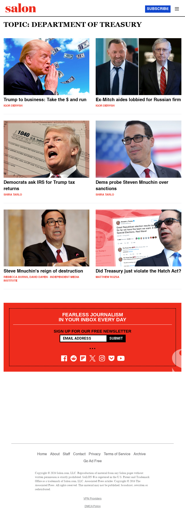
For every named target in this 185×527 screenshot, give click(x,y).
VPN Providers (92, 498)
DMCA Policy (93, 506)
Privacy (95, 454)
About (55, 454)
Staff (66, 454)
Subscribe (158, 9)
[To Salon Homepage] (20, 7)
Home (42, 454)
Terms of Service (117, 454)
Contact (79, 454)
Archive (140, 454)
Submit (116, 338)
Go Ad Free (92, 461)
